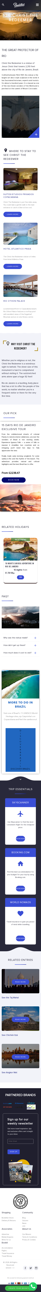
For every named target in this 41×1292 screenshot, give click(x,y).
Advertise (5, 1234)
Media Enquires (7, 1237)
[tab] (20, 638)
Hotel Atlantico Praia (17, 249)
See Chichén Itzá (10, 1035)
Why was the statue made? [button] (15, 638)
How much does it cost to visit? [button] (17, 653)
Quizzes (25, 1220)
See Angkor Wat (9, 1072)
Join (23, 1226)
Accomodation (7, 1248)
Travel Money (7, 1256)
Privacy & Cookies (29, 1240)
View (20, 577)
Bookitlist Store (8, 1218)
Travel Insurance (8, 1253)
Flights (4, 1251)
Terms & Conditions (29, 1237)
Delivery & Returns (9, 1220)
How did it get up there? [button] (14, 645)
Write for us (6, 1240)
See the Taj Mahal (10, 998)
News (24, 1223)
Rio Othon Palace (14, 301)
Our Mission (26, 1234)
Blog (24, 1218)
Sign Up (13, 1151)
